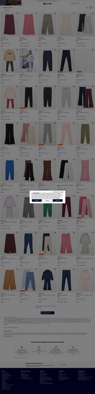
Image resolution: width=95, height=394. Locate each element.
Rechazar (58, 200)
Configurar (47, 200)
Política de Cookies (56, 198)
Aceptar (36, 200)
